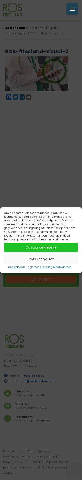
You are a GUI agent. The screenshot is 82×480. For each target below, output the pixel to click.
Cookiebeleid (17, 267)
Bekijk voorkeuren (41, 259)
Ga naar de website (41, 247)
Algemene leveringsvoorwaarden (50, 267)
